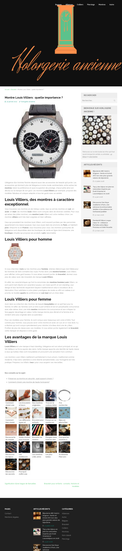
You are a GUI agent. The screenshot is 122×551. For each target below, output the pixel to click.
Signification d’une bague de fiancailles (20, 484)
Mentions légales (12, 517)
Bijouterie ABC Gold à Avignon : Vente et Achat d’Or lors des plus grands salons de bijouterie (51, 517)
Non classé (66, 535)
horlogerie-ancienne (28, 102)
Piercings (91, 5)
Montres (102, 5)
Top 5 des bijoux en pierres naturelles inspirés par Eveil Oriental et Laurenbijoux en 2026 (51, 533)
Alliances (69, 5)
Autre (111, 5)
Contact (8, 513)
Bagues (58, 5)
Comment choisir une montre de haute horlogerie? (29, 382)
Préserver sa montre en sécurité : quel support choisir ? (30, 379)
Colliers (80, 5)
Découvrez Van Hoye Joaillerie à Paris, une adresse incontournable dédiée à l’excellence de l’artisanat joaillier (102, 207)
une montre (93, 157)
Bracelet (65, 524)
